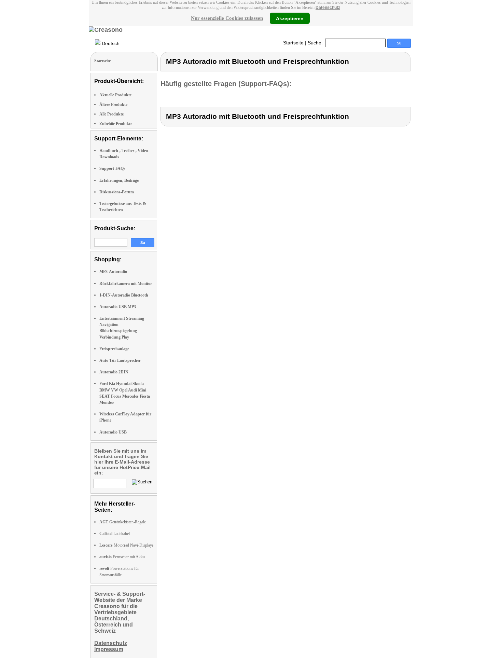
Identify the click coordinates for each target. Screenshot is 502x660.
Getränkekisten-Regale (122, 522)
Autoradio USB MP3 (117, 306)
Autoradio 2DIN (113, 372)
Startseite (293, 42)
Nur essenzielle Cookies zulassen (227, 18)
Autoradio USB (113, 432)
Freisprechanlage (114, 348)
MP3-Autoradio (113, 271)
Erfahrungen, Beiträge (119, 180)
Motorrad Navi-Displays (126, 545)
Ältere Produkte (113, 104)
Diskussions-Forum (116, 192)
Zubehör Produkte (115, 123)
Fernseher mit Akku (122, 556)
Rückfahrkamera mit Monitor (125, 283)
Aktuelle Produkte (115, 95)
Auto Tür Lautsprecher (120, 360)
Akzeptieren (290, 18)
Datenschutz (328, 7)
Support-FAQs (112, 168)
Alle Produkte (111, 114)
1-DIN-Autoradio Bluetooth (123, 295)
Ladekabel (114, 533)
